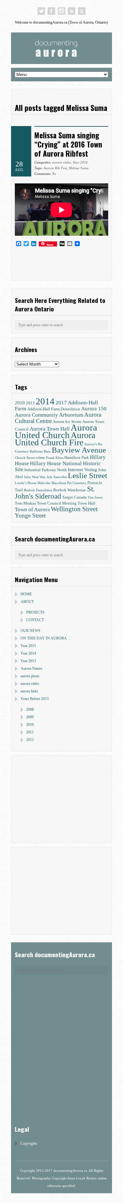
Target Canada (74, 497)
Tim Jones (95, 497)
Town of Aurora (32, 509)
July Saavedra (57, 477)
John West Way (35, 477)
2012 (30, 739)
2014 (45, 401)
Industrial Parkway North (45, 469)
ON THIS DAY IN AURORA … (45, 638)
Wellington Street (74, 509)
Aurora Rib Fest (55, 168)
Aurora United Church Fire (55, 438)
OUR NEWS (30, 630)
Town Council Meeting (57, 503)
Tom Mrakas (25, 503)
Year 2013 (28, 661)
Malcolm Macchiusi (52, 483)
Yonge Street (30, 515)
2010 (20, 402)
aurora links (29, 691)
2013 (30, 403)
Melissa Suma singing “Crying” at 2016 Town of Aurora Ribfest (68, 144)
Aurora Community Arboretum (49, 415)
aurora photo (29, 676)
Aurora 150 (94, 409)
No (45, 174)
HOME (26, 594)
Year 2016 (80, 162)
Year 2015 (28, 646)
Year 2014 (28, 653)
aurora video (61, 162)
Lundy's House (26, 483)
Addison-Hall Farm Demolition (53, 409)
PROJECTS (35, 612)
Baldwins (36, 451)
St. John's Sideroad (55, 492)
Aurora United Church (56, 431)
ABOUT (27, 601)
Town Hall (86, 503)
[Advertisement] (54, 798)
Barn (47, 451)
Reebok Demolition (38, 490)
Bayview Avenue (79, 450)
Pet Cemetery (76, 483)
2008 (30, 709)
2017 (61, 403)
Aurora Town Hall (50, 429)
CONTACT (35, 620)
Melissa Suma (79, 168)
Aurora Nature (31, 668)
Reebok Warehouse (69, 490)
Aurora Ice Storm (67, 421)
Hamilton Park (76, 457)
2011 (30, 732)
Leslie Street (87, 475)
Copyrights (28, 1143)
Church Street (25, 458)
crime (40, 457)
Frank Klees (54, 458)
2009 (30, 717)
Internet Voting (82, 469)
